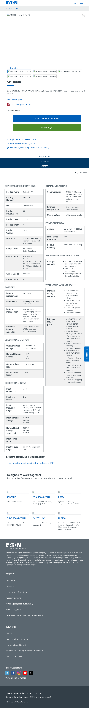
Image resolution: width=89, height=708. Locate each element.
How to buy (46, 127)
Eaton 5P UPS (13, 8)
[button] (86, 354)
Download (14, 68)
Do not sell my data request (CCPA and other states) (28, 697)
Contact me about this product (47, 118)
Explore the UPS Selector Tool (23, 139)
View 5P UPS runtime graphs (22, 143)
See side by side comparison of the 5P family (29, 147)
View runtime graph (14, 99)
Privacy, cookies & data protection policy (23, 693)
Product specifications (21, 104)
